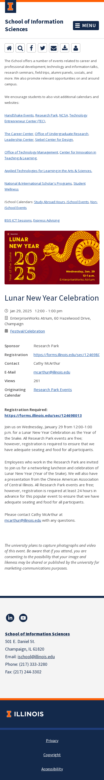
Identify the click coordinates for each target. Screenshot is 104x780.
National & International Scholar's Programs (38, 183)
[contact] (75, 47)
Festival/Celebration (27, 331)
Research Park (46, 115)
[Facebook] (31, 47)
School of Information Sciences (34, 25)
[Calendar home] (9, 47)
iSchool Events (77, 202)
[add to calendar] (64, 47)
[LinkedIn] (10, 617)
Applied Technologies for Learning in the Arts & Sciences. (48, 170)
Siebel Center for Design (54, 139)
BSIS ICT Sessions (18, 220)
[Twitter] (42, 47)
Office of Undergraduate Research (61, 133)
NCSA (63, 115)
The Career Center (19, 133)
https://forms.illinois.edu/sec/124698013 (43, 415)
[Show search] (20, 47)
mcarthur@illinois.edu (52, 372)
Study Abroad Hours (49, 202)
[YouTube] (23, 617)
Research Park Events (53, 389)
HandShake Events (19, 115)
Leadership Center (19, 139)
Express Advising (46, 220)
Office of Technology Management (31, 152)
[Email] (53, 47)
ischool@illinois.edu (36, 657)
